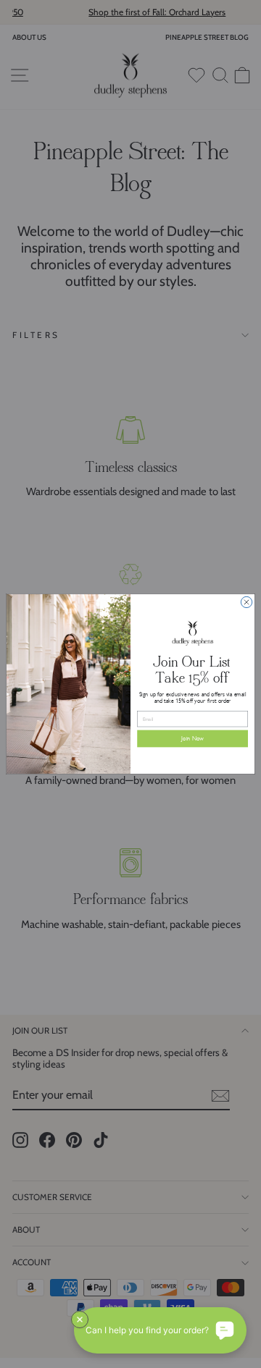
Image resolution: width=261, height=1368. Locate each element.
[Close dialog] (246, 601)
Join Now (192, 739)
